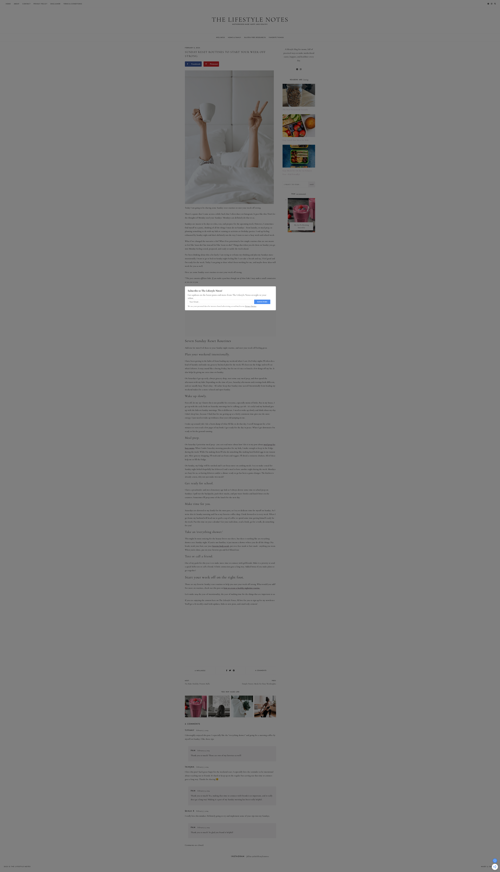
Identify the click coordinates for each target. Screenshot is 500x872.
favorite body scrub (220, 546)
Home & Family (234, 37)
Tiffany (189, 730)
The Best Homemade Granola (295, 109)
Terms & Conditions (73, 4)
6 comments (261, 670)
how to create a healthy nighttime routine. (242, 588)
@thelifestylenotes (260, 856)
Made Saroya (488, 866)
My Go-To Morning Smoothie (301, 226)
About (16, 4)
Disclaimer (56, 4)
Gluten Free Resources (255, 37)
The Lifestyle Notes (250, 19)
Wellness (220, 37)
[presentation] (301, 215)
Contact (27, 4)
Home (8, 4)
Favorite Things (276, 37)
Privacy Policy (40, 4)
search (312, 184)
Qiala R (189, 811)
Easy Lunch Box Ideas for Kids (295, 140)
